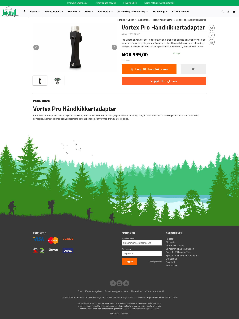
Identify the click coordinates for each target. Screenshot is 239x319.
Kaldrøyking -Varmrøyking (131, 11)
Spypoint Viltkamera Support (180, 248)
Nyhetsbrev (136, 291)
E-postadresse (128, 238)
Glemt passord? (155, 261)
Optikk (33, 11)
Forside (121, 19)
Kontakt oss (171, 265)
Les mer (128, 308)
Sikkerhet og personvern (116, 291)
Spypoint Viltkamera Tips (178, 252)
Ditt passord (127, 249)
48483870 (114, 297)
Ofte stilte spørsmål (154, 291)
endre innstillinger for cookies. (147, 308)
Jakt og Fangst (52, 11)
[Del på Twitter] (212, 28)
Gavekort (170, 262)
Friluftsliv (72, 11)
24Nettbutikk (124, 313)
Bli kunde (170, 242)
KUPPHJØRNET (180, 11)
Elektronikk (104, 11)
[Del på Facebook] (212, 35)
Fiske (88, 11)
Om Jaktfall (171, 258)
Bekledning (159, 11)
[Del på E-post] (212, 42)
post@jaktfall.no (128, 297)
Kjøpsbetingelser (93, 291)
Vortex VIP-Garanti (175, 245)
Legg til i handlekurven (151, 69)
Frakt (80, 291)
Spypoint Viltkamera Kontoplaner (182, 255)
